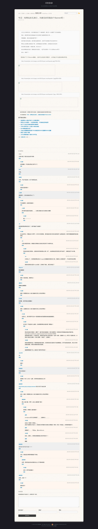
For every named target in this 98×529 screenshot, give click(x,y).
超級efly (20, 283)
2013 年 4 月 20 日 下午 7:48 (72, 399)
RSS (79, 13)
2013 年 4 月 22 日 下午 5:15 (73, 184)
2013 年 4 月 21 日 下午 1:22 (72, 329)
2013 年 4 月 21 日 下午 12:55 (71, 433)
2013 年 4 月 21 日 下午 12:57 (72, 240)
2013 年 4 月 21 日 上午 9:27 (73, 282)
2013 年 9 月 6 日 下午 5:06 (73, 161)
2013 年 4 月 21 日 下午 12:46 (72, 275)
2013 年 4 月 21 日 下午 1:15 (72, 321)
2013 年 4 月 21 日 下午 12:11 (71, 420)
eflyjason (21, 267)
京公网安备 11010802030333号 (59, 524)
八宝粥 (20, 192)
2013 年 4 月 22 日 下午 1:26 (72, 208)
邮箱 (40, 510)
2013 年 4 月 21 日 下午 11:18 (71, 261)
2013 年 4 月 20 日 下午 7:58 (73, 376)
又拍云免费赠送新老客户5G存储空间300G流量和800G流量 (36, 130)
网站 (60, 510)
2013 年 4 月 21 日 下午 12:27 (71, 427)
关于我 (50, 13)
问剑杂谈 (49, 3)
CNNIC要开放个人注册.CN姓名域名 (30, 126)
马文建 (21, 161)
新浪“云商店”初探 (25, 132)
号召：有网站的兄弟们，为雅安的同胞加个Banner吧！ (39, 114)
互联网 (22, 13)
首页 (19, 13)
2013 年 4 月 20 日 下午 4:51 (73, 444)
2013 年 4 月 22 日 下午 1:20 (73, 200)
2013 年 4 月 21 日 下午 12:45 (72, 290)
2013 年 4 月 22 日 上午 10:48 (73, 192)
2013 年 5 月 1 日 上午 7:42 (73, 169)
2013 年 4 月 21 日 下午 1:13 (72, 248)
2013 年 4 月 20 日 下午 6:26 (73, 383)
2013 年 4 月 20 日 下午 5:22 (72, 467)
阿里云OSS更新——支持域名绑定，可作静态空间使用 (34, 122)
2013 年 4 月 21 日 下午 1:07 (72, 313)
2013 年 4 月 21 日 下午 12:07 (72, 360)
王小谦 (20, 298)
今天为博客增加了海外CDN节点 (29, 134)
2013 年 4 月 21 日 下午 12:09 (72, 306)
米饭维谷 (20, 368)
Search (76, 13)
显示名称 (20, 510)
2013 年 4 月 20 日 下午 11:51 (73, 352)
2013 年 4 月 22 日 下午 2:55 (73, 177)
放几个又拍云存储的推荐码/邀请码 (29, 124)
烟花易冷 (20, 384)
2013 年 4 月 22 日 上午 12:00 (71, 347)
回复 (20, 158)
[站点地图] (54, 525)
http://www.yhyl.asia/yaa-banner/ (27, 386)
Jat (19, 223)
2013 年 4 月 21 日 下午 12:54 (72, 231)
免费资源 (32, 13)
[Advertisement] (49, 25)
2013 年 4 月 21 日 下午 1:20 (72, 256)
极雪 (26, 415)
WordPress (45, 13)
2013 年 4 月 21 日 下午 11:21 (71, 340)
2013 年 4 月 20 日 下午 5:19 (73, 451)
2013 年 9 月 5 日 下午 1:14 (73, 153)
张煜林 (20, 177)
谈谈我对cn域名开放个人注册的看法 (30, 120)
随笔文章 (38, 13)
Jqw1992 (21, 352)
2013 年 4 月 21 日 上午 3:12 (73, 298)
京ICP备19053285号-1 (46, 524)
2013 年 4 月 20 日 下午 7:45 (73, 391)
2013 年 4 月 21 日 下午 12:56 (71, 438)
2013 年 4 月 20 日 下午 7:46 (73, 368)
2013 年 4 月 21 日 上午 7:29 (72, 414)
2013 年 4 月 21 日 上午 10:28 (73, 223)
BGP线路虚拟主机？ (26, 128)
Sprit (20, 169)
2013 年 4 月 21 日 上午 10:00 (73, 267)
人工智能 (27, 13)
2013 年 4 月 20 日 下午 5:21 (72, 459)
